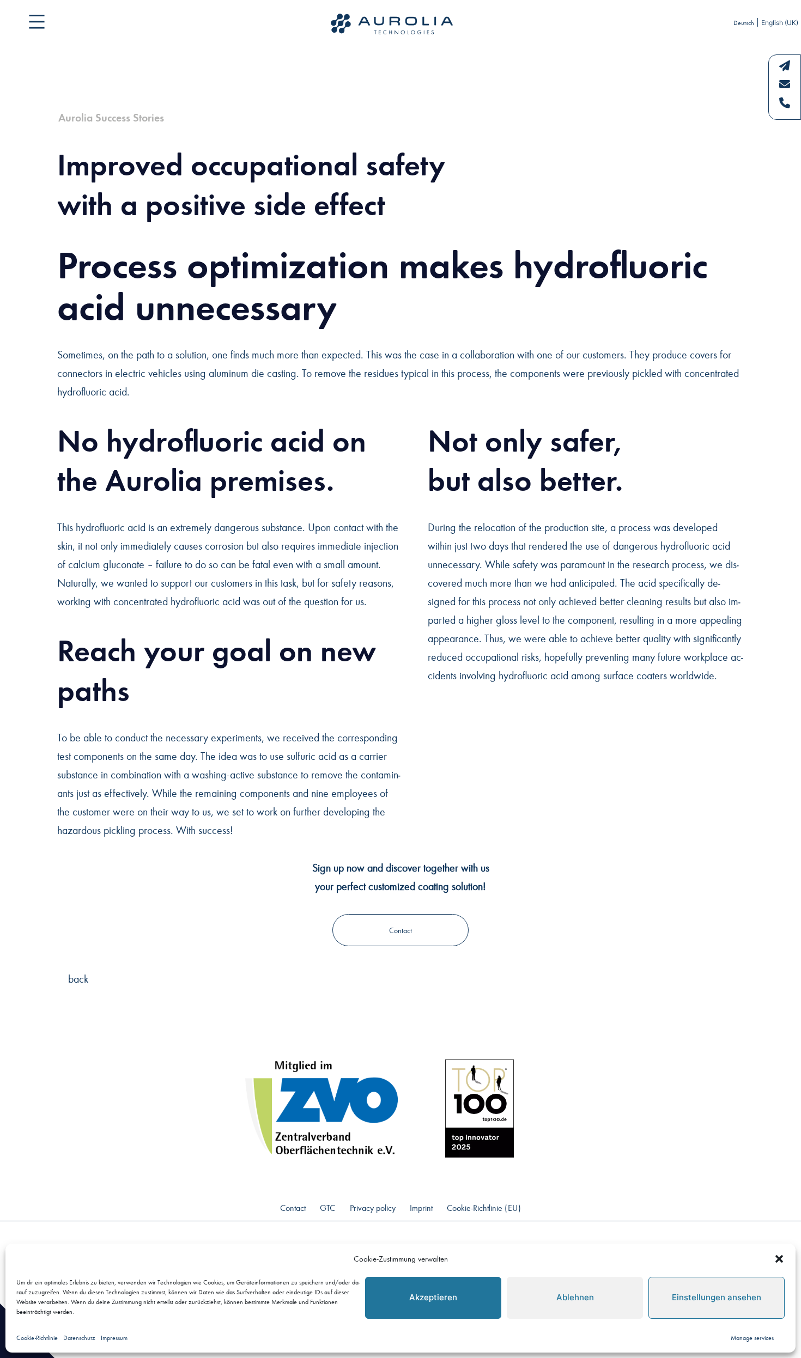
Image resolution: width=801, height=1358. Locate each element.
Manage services (752, 1337)
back (78, 978)
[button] (779, 1258)
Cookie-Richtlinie (37, 1337)
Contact (400, 930)
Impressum (114, 1337)
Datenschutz (79, 1337)
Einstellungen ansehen (716, 1297)
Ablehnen (575, 1297)
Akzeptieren (433, 1297)
